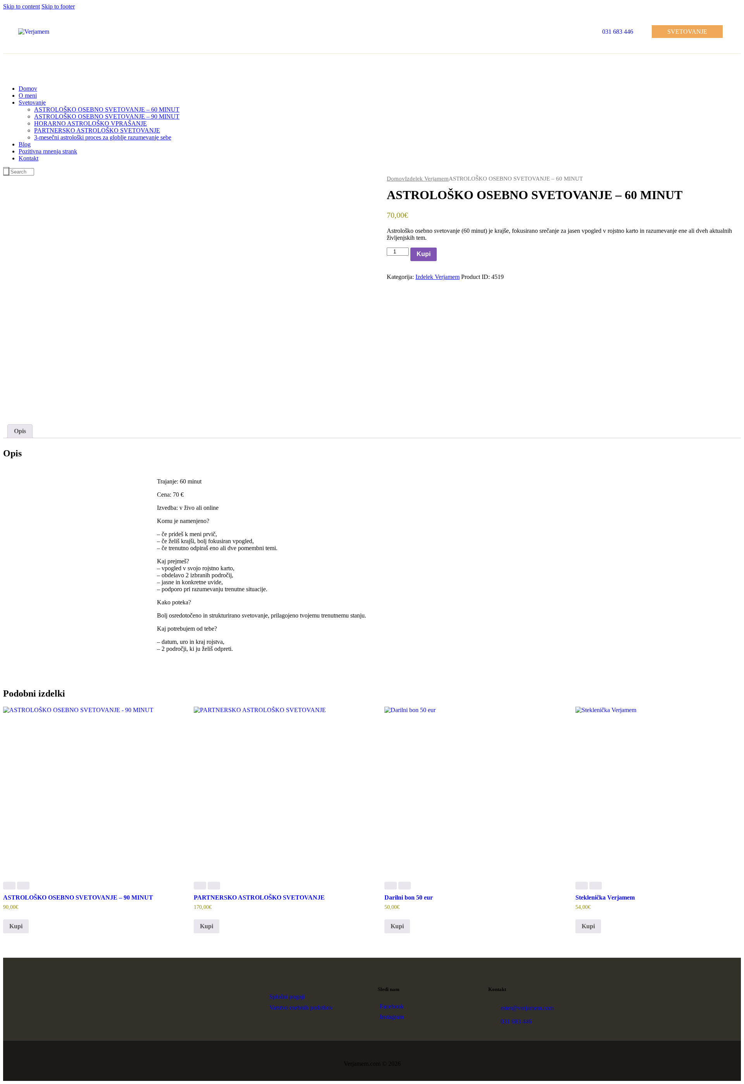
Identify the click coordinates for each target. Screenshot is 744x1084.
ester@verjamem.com (527, 1008)
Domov (396, 179)
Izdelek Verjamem (427, 179)
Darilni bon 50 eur (408, 897)
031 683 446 (516, 1021)
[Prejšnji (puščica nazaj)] (13, 542)
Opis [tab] (20, 431)
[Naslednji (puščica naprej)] (730, 542)
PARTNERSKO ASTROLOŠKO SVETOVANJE (259, 897)
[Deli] (718, 8)
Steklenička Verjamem (605, 897)
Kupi (424, 254)
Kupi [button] (15, 926)
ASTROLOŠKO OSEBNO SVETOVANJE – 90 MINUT (78, 897)
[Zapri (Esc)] (735, 8)
